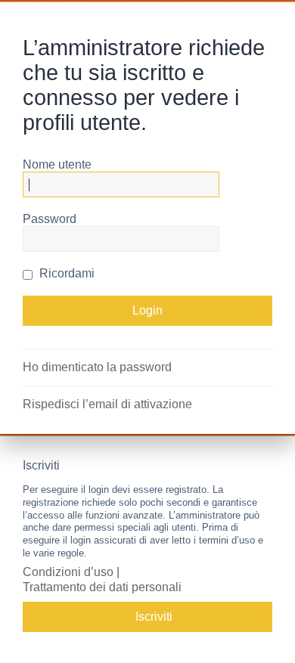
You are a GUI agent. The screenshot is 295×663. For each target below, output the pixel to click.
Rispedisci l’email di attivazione (107, 404)
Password (49, 218)
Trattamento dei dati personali (102, 587)
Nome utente (57, 164)
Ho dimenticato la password (97, 367)
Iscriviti (153, 616)
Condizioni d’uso (68, 571)
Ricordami (65, 273)
